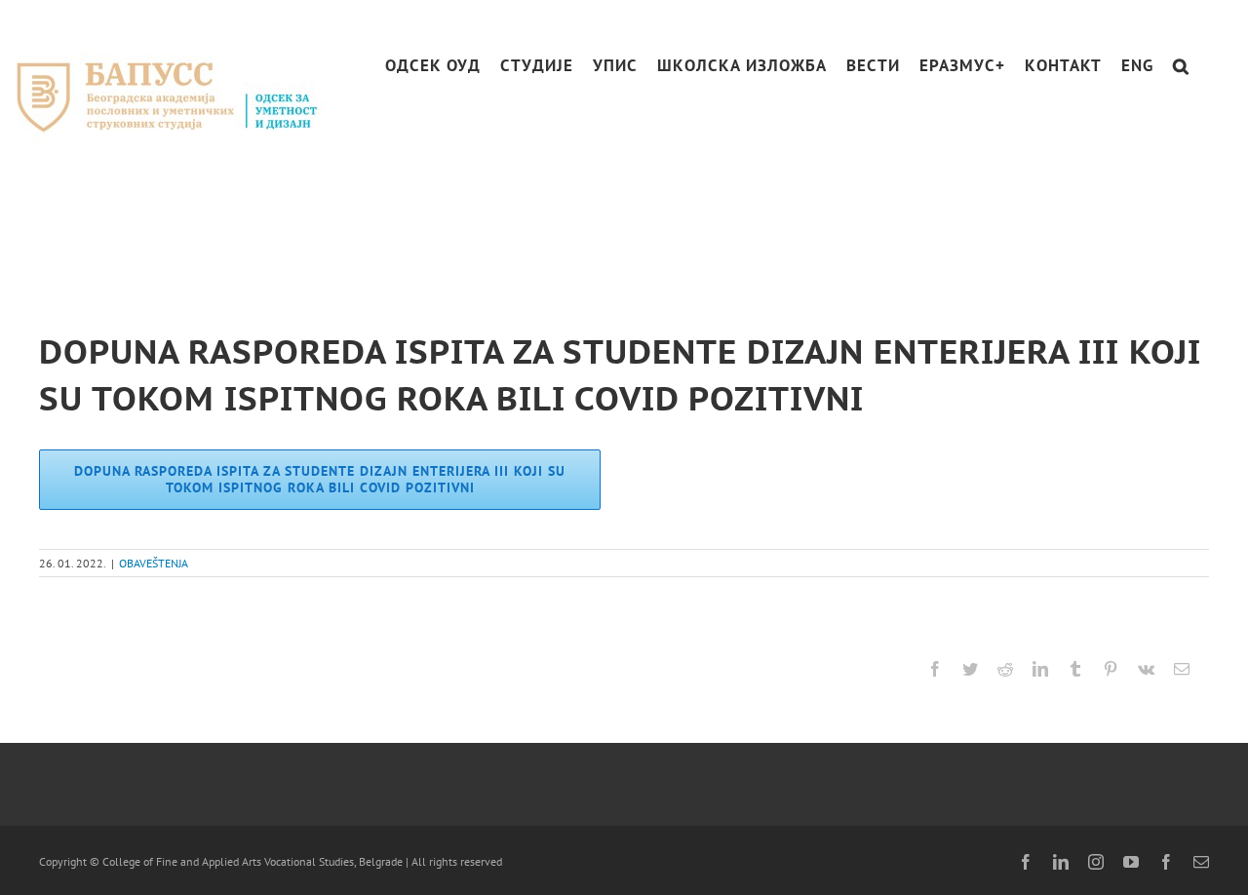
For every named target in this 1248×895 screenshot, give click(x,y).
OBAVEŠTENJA (153, 563)
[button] (1181, 65)
